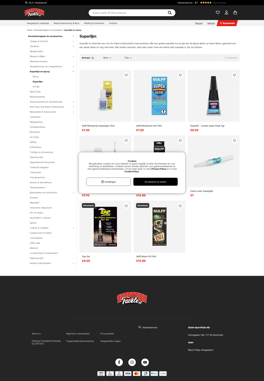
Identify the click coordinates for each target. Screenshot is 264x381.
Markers (34, 248)
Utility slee (35, 243)
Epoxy (36, 76)
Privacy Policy (158, 168)
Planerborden (36, 157)
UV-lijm (36, 86)
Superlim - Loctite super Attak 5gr (207, 125)
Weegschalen (36, 51)
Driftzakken (35, 147)
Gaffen (33, 142)
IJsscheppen (36, 238)
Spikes (33, 222)
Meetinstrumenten (39, 61)
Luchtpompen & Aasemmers (44, 253)
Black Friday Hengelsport (200, 350)
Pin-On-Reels (36, 212)
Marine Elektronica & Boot (66, 23)
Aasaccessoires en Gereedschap (46, 101)
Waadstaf (34, 202)
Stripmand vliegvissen (41, 207)
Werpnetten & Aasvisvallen (43, 111)
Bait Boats (35, 132)
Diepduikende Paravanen (42, 162)
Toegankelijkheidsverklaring (80, 341)
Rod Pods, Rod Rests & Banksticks (47, 106)
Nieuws (199, 23)
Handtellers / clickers (40, 217)
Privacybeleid (107, 333)
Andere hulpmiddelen (40, 263)
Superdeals (229, 23)
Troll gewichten (37, 177)
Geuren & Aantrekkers (41, 182)
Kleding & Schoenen (94, 23)
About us (36, 333)
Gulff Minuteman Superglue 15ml (98, 125)
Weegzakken (36, 122)
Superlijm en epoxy (72, 30)
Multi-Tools (35, 91)
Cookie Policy (131, 171)
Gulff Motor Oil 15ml (146, 256)
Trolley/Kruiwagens (39, 167)
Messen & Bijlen (37, 56)
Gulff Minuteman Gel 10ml (149, 125)
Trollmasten (35, 172)
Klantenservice (185, 2)
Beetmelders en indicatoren (43, 192)
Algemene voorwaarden (78, 333)
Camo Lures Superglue (201, 191)
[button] (217, 2)
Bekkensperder (37, 96)
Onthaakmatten (37, 127)
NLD (37, 2)
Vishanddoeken (37, 187)
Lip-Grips (34, 137)
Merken (211, 23)
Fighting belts (36, 258)
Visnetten (34, 46)
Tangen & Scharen (39, 41)
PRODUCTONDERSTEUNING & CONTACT (46, 342)
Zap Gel (86, 256)
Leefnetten (35, 117)
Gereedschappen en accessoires (48, 30)
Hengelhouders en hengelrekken (46, 66)
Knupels (34, 197)
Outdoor (113, 23)
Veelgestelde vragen (110, 341)
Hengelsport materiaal (38, 23)
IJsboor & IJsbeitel (39, 227)
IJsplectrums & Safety (41, 233)
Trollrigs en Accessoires (41, 152)
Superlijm (38, 81)
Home (29, 30)
